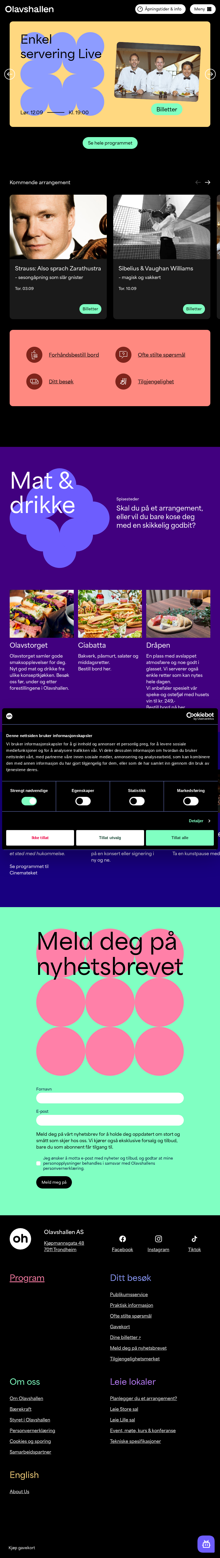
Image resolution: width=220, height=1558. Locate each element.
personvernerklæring (63, 1168)
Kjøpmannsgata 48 (64, 1243)
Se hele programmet (110, 143)
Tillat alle (179, 837)
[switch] (83, 801)
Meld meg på (54, 1182)
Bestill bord (90, 669)
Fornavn (44, 1089)
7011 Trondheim (60, 1249)
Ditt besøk (61, 381)
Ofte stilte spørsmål (161, 355)
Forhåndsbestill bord (74, 355)
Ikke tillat (40, 837)
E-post (42, 1111)
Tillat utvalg (110, 837)
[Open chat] (206, 1544)
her (106, 669)
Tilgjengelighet (156, 381)
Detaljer (196, 820)
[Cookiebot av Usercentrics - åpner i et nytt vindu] (190, 716)
